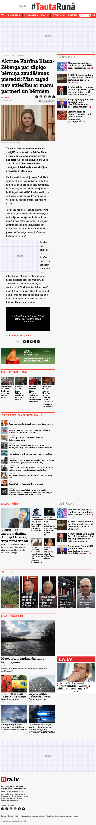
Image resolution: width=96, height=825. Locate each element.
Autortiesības (50, 816)
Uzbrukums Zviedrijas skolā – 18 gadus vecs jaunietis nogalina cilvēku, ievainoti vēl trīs (42, 728)
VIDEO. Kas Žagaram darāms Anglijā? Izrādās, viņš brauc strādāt (14, 535)
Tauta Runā (9, 56)
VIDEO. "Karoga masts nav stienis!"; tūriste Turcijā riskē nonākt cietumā (29, 431)
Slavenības (14, 15)
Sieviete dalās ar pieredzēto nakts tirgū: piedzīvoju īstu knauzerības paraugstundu (79, 116)
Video (7, 572)
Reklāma (11, 816)
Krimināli (74, 15)
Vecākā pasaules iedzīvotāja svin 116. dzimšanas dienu (26, 439)
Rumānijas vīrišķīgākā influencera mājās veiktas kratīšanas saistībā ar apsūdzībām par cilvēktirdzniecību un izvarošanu (30, 492)
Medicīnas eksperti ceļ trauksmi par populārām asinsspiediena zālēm (80, 65)
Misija (16, 816)
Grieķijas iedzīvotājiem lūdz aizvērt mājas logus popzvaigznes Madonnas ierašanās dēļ (50, 526)
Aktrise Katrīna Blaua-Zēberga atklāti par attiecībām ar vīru (20, 393)
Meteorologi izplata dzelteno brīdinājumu (22, 660)
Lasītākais (66, 57)
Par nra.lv (4, 816)
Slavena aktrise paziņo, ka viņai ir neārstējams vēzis (49, 552)
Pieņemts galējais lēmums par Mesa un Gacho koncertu (39, 696)
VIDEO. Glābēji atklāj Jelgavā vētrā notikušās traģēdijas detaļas (13, 696)
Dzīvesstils (31, 15)
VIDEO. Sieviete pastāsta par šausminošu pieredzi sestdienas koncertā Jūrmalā (81, 79)
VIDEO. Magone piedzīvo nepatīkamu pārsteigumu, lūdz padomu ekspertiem (37, 555)
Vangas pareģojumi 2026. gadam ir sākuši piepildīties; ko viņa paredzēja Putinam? (81, 103)
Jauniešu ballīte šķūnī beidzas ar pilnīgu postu (31, 424)
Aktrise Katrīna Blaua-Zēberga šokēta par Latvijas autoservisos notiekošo (35, 394)
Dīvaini (44, 15)
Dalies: (19, 341)
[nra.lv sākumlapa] (22, 6)
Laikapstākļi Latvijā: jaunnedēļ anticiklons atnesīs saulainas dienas (14, 727)
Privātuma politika (25, 816)
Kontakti (76, 816)
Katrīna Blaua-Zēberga (18, 335)
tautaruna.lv (5, 98)
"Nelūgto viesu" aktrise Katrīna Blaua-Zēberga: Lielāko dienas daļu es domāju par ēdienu (47, 396)
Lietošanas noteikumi (38, 816)
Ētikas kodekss (60, 816)
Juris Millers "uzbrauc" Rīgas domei (26, 484)
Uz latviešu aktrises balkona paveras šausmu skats (6, 392)
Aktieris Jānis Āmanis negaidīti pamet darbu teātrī (30, 476)
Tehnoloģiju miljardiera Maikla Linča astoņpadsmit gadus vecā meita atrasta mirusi (30, 446)
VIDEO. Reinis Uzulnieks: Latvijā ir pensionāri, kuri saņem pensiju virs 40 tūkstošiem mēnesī (81, 91)
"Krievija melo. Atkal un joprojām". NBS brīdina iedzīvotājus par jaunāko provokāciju (31, 461)
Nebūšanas (58, 15)
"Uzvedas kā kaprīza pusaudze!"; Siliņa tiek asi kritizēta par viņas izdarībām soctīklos (31, 469)
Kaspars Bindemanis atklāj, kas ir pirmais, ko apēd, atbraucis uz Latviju (37, 524)
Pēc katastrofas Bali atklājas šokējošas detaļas (31, 454)
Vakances (69, 816)
